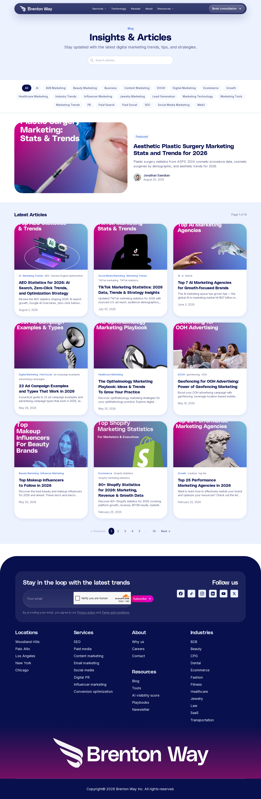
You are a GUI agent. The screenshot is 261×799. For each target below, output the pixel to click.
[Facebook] (181, 593)
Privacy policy (86, 612)
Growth (231, 88)
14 (154, 531)
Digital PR (82, 677)
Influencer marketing (90, 684)
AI (37, 88)
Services (97, 8)
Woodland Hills (27, 642)
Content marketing (88, 656)
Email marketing (86, 663)
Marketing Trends (68, 104)
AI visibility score (145, 695)
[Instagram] (202, 593)
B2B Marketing (56, 88)
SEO (147, 104)
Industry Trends (65, 96)
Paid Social (129, 104)
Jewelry (196, 699)
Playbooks (140, 702)
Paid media (83, 649)
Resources (164, 8)
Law (193, 706)
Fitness (196, 684)
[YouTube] (223, 593)
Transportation (202, 720)
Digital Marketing (184, 88)
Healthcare (199, 692)
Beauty (196, 649)
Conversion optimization (93, 692)
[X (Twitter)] (234, 593)
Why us (138, 642)
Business (111, 88)
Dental (195, 663)
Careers (138, 649)
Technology (118, 8)
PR (89, 104)
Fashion (196, 677)
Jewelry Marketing (132, 96)
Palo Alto (22, 649)
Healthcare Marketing (33, 96)
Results (135, 8)
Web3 (201, 104)
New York (23, 663)
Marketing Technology (198, 96)
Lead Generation (163, 96)
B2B (193, 642)
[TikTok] (191, 593)
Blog (135, 681)
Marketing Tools (231, 96)
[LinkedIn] (213, 593)
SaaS (194, 713)
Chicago (22, 670)
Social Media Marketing (174, 104)
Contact (138, 656)
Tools (136, 688)
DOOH (161, 88)
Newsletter (140, 709)
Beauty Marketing (85, 88)
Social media (84, 670)
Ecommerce (211, 88)
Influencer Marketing (98, 96)
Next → (165, 531)
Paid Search (107, 104)
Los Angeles (25, 656)
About (148, 8)
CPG (194, 656)
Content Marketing (136, 88)
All (26, 88)
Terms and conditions (115, 612)
